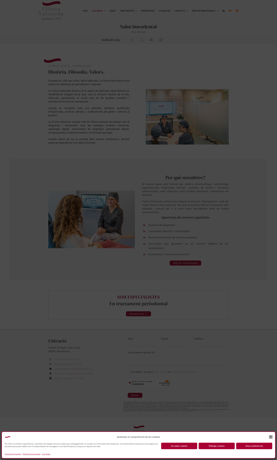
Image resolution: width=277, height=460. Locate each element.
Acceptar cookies (179, 446)
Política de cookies (13, 454)
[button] (270, 436)
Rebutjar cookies (217, 446)
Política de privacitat (32, 454)
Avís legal (46, 454)
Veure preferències (254, 446)
